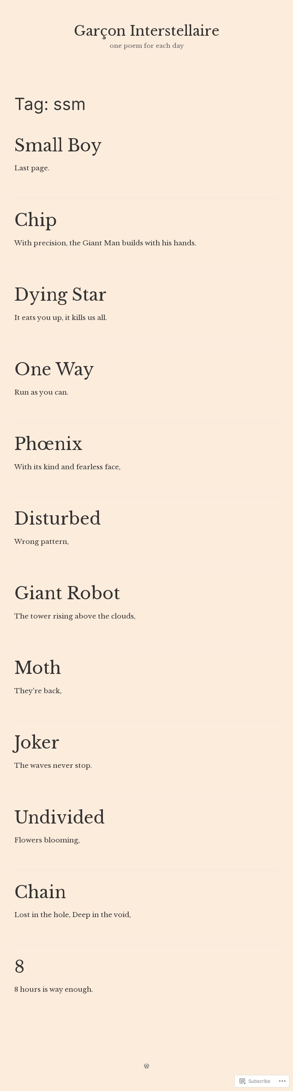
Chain (40, 892)
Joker (36, 742)
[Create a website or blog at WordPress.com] (146, 1066)
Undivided (59, 817)
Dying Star (60, 294)
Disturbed (57, 518)
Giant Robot (67, 593)
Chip (35, 220)
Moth (37, 668)
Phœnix (48, 444)
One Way (54, 369)
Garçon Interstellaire (146, 30)
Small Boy (58, 145)
